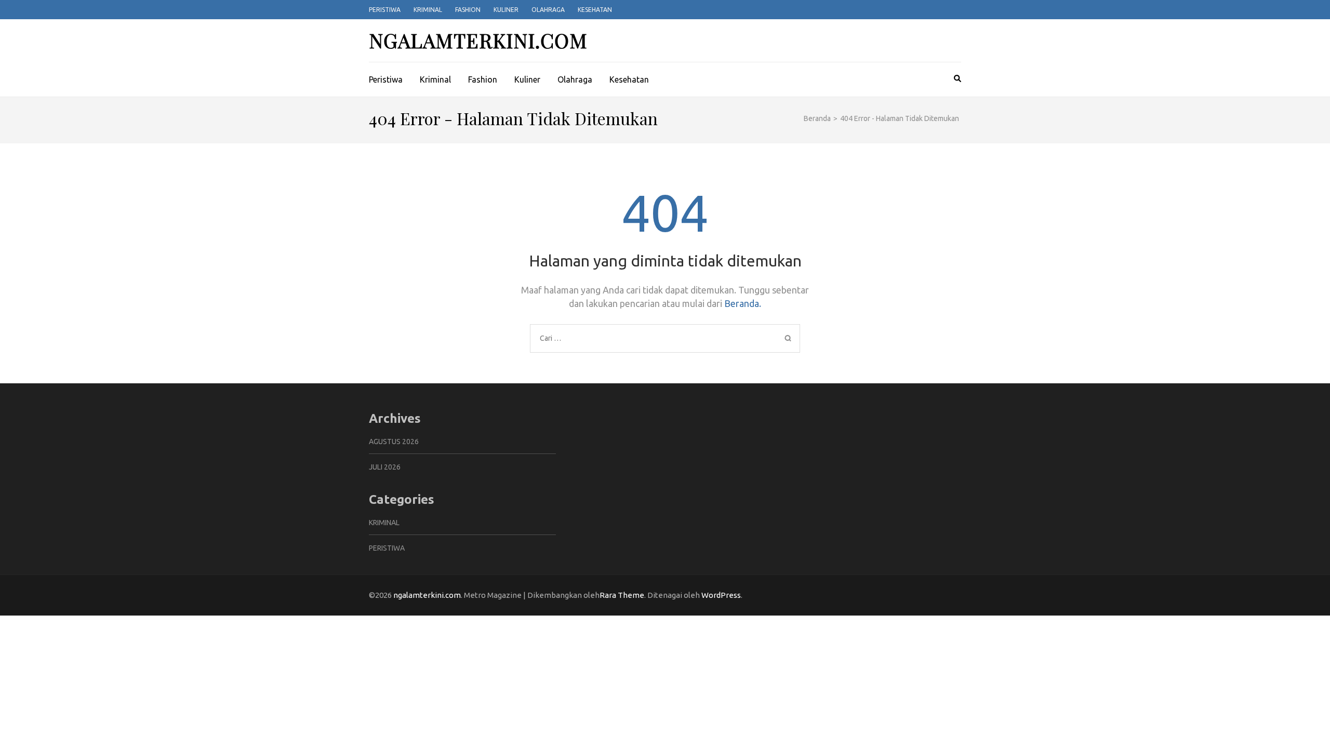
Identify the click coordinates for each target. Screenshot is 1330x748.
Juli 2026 (385, 467)
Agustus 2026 (394, 441)
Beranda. (742, 303)
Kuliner (506, 9)
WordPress (721, 595)
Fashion (468, 9)
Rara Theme (622, 595)
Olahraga (548, 9)
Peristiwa (385, 9)
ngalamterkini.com (478, 40)
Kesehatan (595, 9)
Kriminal (428, 9)
